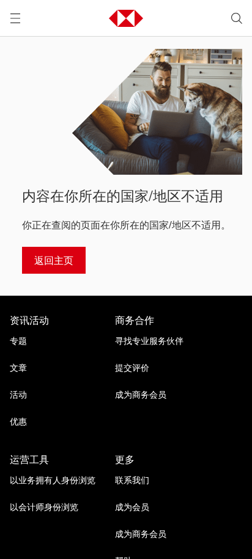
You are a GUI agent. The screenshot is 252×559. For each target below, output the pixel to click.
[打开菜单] (15, 18)
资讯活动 (29, 320)
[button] (126, 18)
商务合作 (134, 320)
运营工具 (29, 459)
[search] (236, 18)
